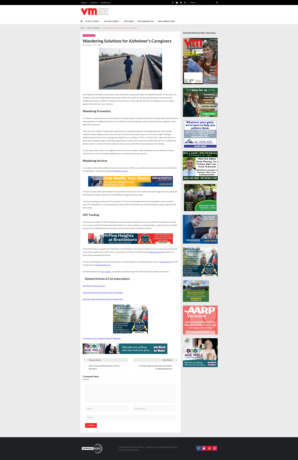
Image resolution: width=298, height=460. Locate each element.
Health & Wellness (89, 35)
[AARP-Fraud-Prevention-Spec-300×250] (200, 320)
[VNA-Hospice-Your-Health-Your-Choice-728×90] (130, 181)
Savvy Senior (106, 272)
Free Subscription (146, 21)
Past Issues (129, 21)
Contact (94, 3)
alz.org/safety (165, 262)
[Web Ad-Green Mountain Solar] (196, 291)
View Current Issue (166, 21)
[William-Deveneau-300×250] (200, 165)
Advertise (105, 3)
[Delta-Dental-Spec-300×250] (200, 102)
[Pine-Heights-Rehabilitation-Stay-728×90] (130, 238)
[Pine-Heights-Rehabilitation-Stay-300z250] (130, 318)
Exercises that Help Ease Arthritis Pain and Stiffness (103, 292)
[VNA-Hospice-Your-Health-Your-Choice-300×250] (200, 229)
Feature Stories (111, 21)
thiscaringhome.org (102, 265)
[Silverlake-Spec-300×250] (200, 134)
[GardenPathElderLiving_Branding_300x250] (200, 197)
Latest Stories (91, 21)
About (84, 3)
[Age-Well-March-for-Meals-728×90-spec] (125, 348)
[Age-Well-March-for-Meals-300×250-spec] (200, 352)
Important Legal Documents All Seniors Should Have (103, 299)
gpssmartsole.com (157, 252)
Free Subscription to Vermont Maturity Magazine (102, 338)
